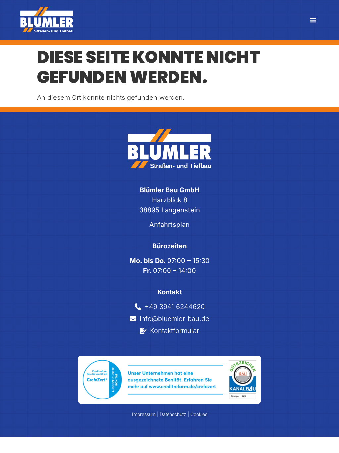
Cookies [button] (198, 414)
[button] (313, 20)
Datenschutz (173, 414)
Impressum (144, 414)
